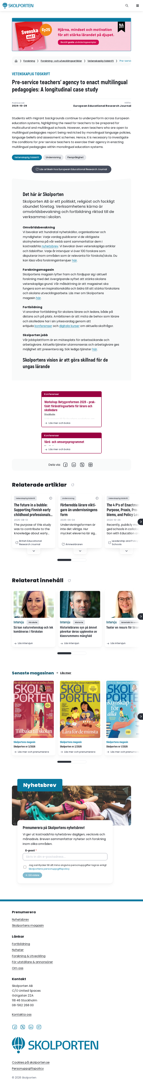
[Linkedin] (74, 464)
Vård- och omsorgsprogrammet (64, 442)
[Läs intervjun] (34, 604)
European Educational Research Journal (102, 106)
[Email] (90, 464)
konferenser (43, 326)
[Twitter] (82, 464)
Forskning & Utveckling (28, 956)
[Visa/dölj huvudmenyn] (137, 5)
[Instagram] (39, 1026)
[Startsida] (16, 61)
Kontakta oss (21, 1014)
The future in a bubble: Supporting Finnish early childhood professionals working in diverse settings (32, 510)
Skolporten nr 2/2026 (71, 746)
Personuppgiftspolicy (28, 1068)
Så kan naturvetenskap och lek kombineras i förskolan (33, 629)
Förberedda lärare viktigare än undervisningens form (78, 510)
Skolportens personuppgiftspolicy (49, 868)
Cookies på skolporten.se (31, 1062)
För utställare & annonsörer (32, 962)
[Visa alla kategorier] (50, 498)
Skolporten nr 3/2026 (24, 746)
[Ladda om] (72, 485)
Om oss (17, 968)
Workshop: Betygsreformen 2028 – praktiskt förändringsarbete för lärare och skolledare (70, 406)
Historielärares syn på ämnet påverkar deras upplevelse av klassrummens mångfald (78, 631)
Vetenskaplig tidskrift (101, 60)
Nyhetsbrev (20, 919)
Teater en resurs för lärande (124, 627)
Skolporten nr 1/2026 (117, 746)
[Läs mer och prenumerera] (34, 709)
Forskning (29, 60)
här (74, 260)
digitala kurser (69, 326)
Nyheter (18, 950)
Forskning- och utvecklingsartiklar (61, 60)
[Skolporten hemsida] (18, 5)
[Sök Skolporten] (127, 5)
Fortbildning (21, 944)
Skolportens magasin (28, 925)
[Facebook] (65, 464)
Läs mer (65, 673)
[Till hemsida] (55, 1046)
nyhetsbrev (50, 246)
